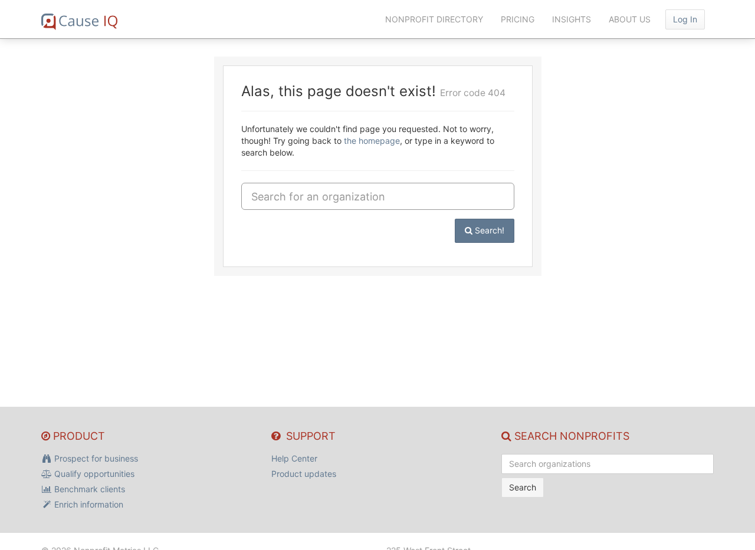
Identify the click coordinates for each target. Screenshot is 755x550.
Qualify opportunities (93, 474)
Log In (685, 19)
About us (630, 19)
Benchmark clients (88, 489)
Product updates (303, 474)
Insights (571, 19)
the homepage (372, 141)
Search (522, 487)
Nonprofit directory (434, 19)
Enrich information (87, 504)
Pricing (517, 19)
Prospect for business (95, 458)
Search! (488, 230)
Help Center (294, 458)
